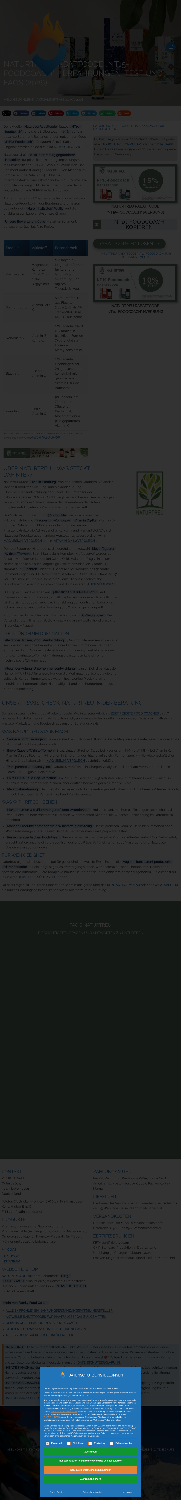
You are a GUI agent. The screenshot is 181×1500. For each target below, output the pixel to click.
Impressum (126, 1492)
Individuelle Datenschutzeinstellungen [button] (90, 1470)
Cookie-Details (56, 1492)
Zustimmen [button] (90, 1452)
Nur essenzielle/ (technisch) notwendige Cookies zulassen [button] (90, 1461)
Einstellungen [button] (52, 1417)
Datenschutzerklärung (64, 1412)
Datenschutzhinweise (92, 1492)
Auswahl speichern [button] (90, 1479)
